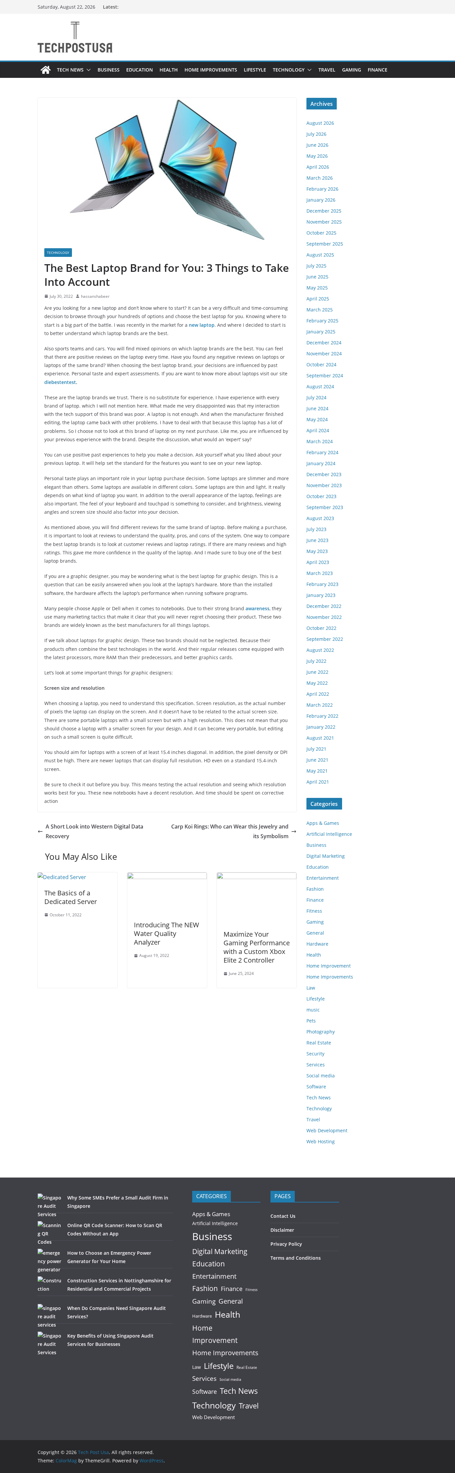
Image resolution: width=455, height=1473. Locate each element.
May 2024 (317, 419)
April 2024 (317, 430)
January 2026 (320, 200)
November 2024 (324, 353)
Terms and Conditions (295, 1258)
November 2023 (324, 485)
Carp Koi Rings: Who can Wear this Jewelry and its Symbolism (229, 831)
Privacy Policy (286, 1244)
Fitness (314, 911)
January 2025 (320, 331)
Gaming (351, 70)
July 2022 (316, 661)
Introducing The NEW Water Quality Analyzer (166, 933)
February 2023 (322, 584)
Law (310, 988)
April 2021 (317, 782)
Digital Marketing (325, 856)
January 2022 (320, 727)
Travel (326, 70)
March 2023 (319, 573)
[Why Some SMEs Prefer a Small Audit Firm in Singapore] (50, 1206)
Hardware (317, 944)
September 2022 (324, 639)
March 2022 (319, 705)
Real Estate (318, 1042)
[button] (87, 70)
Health (169, 70)
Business (109, 70)
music (313, 1010)
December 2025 (323, 211)
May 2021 (317, 771)
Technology (288, 70)
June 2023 (317, 540)
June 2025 (317, 277)
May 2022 (317, 683)
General (315, 933)
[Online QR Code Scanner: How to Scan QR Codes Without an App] (50, 1233)
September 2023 (324, 507)
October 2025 (321, 233)
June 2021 (317, 760)
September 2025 (324, 244)
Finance (377, 70)
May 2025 (317, 287)
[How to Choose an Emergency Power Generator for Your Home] (50, 1261)
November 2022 (324, 617)
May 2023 (317, 551)
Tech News (70, 70)
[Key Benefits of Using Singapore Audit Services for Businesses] (50, 1344)
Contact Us (282, 1216)
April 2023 (317, 562)
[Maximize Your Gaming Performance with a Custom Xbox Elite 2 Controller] (256, 877)
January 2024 (320, 463)
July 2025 (316, 266)
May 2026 (317, 156)
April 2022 (317, 694)
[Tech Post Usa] (46, 70)
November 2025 (324, 222)
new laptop (202, 325)
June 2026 (317, 145)
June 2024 (317, 408)
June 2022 (317, 672)
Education (139, 70)
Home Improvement (328, 966)
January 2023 (320, 595)
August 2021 (320, 738)
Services (315, 1064)
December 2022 (323, 606)
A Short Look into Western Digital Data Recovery (94, 831)
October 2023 (321, 496)
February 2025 (322, 320)
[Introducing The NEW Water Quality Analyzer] (167, 877)
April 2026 (317, 167)
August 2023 (320, 518)
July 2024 (316, 397)
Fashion (315, 889)
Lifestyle (255, 70)
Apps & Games (322, 823)
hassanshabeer (95, 296)
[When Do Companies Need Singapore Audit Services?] (50, 1316)
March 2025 (319, 309)
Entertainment (322, 878)
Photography (320, 1031)
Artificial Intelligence (329, 834)
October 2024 (321, 364)
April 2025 (317, 298)
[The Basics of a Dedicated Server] (62, 877)
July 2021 (316, 749)
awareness (257, 608)
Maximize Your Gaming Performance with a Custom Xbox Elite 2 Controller (257, 947)
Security (315, 1053)
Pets (311, 1020)
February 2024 (322, 452)
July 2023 (316, 529)
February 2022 (322, 716)
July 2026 (316, 134)
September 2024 (324, 375)
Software (316, 1086)
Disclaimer (282, 1230)
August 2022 (320, 650)
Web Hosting (320, 1141)
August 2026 (320, 123)
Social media (320, 1075)
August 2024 (320, 386)
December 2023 (323, 474)
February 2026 (322, 189)
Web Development (326, 1130)
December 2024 (323, 342)
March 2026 (319, 178)
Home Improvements (211, 70)
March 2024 (319, 441)
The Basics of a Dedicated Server (70, 897)
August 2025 (320, 255)
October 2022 (321, 628)
